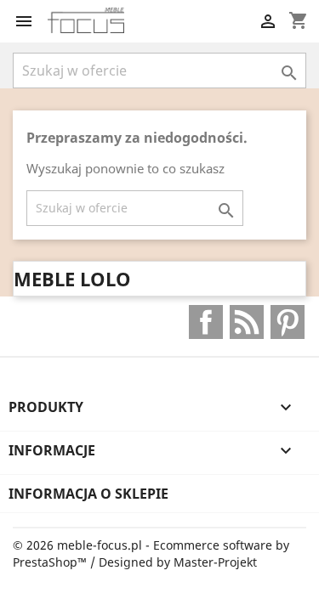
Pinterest (288, 322)
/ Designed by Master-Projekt (173, 562)
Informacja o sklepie (88, 493)
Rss (247, 322)
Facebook (206, 322)
